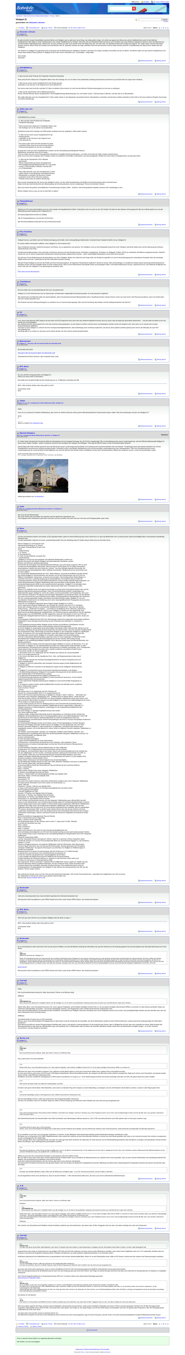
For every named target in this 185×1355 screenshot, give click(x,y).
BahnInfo (108, 1352)
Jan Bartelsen (39, 496)
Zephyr (22, 401)
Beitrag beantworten (146, 60)
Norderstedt (24, 888)
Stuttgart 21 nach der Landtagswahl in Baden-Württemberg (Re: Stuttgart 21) (40, 403)
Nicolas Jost (24, 1038)
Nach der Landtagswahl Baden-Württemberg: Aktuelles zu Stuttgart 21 (38, 435)
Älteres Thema (37, 1326)
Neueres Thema (23, 1326)
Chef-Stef (23, 981)
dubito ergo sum (26, 109)
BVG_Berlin (24, 366)
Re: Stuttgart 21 (21, 34)
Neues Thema (48, 27)
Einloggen (146, 2)
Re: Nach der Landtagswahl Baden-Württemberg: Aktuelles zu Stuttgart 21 (39, 508)
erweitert (166, 21)
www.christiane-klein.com (36, 878)
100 (74, 27)
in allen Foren (81, 27)
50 (71, 27)
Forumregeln (105, 1349)
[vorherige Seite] (159, 28)
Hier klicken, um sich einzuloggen (28, 1342)
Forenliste (21, 27)
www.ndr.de (22, 967)
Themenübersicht (34, 27)
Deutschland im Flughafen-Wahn (29, 1278)
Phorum (83, 1352)
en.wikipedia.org (36, 423)
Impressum (79, 1349)
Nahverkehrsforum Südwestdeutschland (36, 16)
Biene (22, 528)
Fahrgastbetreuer (26, 201)
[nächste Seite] (168, 28)
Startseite (19, 16)
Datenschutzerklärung (91, 1349)
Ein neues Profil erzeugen (161, 2)
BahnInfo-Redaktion (27, 433)
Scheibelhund (25, 282)
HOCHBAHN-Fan (26, 68)
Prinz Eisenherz (26, 232)
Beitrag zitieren (161, 60)
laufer (22, 506)
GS (21, 312)
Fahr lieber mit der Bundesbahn (29, 272)
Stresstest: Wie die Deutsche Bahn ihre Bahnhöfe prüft (36, 353)
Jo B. (22, 1186)
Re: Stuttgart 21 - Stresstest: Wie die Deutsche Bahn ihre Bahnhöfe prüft (39, 343)
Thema (52, 16)
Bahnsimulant (25, 341)
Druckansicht (93, 1330)
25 (69, 27)
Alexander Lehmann (37, 22)
